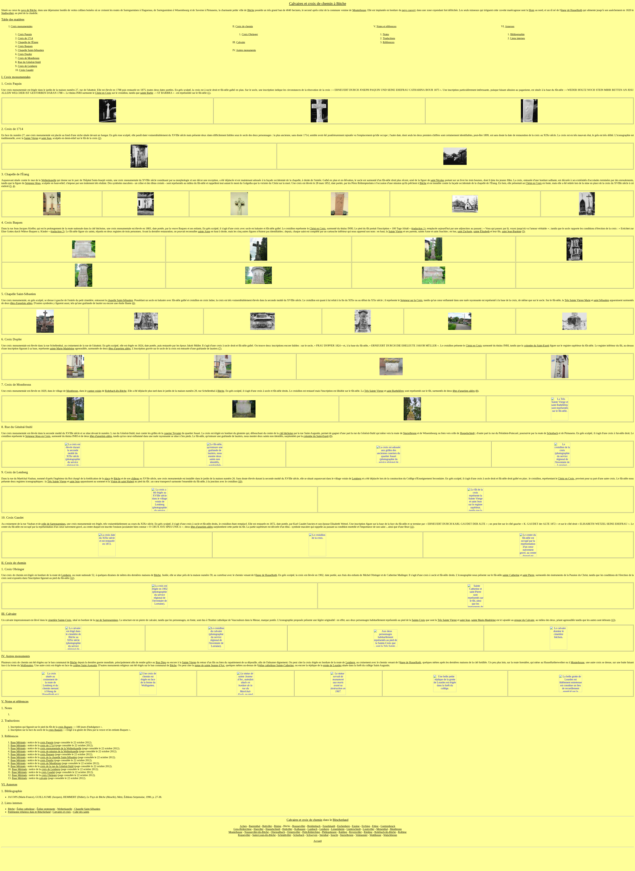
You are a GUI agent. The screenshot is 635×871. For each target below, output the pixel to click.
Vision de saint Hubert (122, 481)
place (107, 478)
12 (72, 578)
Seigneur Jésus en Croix (37, 436)
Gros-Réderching (242, 829)
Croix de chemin (244, 26)
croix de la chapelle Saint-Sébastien (58, 757)
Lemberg (356, 478)
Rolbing (402, 832)
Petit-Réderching (311, 832)
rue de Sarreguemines (107, 620)
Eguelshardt (329, 826)
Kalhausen (299, 829)
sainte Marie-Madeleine (62, 348)
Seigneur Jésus (33, 183)
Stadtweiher (7, 13)
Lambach (312, 829)
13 (613, 620)
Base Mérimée (18, 742)
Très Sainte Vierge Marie (578, 300)
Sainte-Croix (418, 620)
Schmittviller (284, 835)
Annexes (509, 26)
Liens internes (517, 38)
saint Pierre (528, 575)
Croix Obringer (250, 34)
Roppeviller (244, 835)
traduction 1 (418, 228)
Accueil (318, 841)
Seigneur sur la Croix (411, 300)
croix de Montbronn (50, 763)
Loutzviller (368, 829)
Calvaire (240, 42)
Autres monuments (246, 50)
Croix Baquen (25, 46)
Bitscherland (340, 820)
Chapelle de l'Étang (28, 42)
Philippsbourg (329, 832)
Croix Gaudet (26, 70)
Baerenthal (254, 826)
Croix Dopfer (25, 54)
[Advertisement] (317, 859)
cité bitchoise (286, 433)
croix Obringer (49, 775)
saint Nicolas (437, 180)
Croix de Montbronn (28, 58)
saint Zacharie (465, 231)
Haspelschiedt (467, 433)
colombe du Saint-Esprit (536, 345)
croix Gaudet (48, 772)
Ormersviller (293, 832)
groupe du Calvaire (524, 620)
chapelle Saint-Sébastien (120, 300)
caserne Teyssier (172, 433)
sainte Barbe (146, 92)
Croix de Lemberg (27, 66)
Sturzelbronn (410, 433)
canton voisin (94, 390)
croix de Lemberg (51, 769)
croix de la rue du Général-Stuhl (57, 766)
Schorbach (552, 433)
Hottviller (287, 829)
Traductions (389, 38)
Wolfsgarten (27, 665)
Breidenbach (313, 826)
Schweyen (311, 835)
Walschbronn (390, 835)
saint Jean (46, 138)
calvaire (43, 778)
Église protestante (46, 808)
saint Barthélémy (395, 390)
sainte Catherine (511, 575)
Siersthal (323, 835)
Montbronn (72, 390)
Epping (356, 826)
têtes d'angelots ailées (21, 303)
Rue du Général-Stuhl (29, 62)
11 (412, 526)
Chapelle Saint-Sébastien (31, 50)
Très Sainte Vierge (373, 390)
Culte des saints (81, 811)
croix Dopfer (47, 760)
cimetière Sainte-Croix (59, 620)
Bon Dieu (161, 662)
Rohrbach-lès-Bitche (116, 390)
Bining (277, 826)
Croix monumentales (21, 26)
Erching (366, 826)
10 (240, 481)
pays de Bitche (29, 10)
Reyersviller (355, 832)
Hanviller (258, 829)
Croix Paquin (25, 34)
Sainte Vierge (31, 138)
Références (388, 42)
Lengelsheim (337, 829)
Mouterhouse (359, 10)
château (135, 478)
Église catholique (26, 808)
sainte (476, 231)
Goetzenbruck (388, 826)
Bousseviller (298, 826)
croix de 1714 (47, 745)
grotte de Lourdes (332, 665)
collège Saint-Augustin (85, 665)
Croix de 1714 (25, 38)
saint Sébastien (601, 300)
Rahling (343, 832)
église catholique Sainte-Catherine (276, 665)
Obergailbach (278, 832)
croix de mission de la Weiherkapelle (59, 751)
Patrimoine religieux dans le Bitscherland (29, 811)
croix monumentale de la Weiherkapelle (60, 748)
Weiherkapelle (48, 180)
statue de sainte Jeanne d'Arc (210, 665)
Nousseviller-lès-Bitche (256, 832)
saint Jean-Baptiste (511, 231)
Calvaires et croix (62, 811)
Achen (243, 826)
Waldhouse (375, 835)
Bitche (250, 10)
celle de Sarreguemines (53, 523)
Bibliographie (517, 34)
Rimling (368, 832)
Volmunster (361, 835)
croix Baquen (65, 726)
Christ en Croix (103, 92)
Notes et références (386, 26)
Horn (531, 10)
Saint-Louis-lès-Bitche (264, 835)
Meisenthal (382, 829)
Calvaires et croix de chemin (304, 820)
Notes (386, 34)
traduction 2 (57, 231)
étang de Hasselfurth (571, 10)
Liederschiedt (354, 829)
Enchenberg (343, 826)
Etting (375, 826)
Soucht (334, 835)
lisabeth (486, 231)
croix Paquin (46, 742)
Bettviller (267, 826)
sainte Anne (204, 231)
